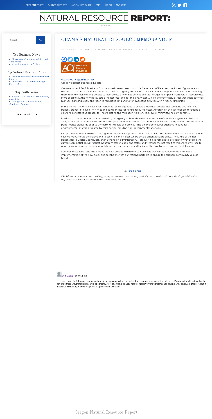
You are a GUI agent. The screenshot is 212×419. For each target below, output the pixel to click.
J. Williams (83, 50)
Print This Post (134, 171)
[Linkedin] (76, 59)
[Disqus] (132, 226)
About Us (121, 5)
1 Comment (158, 50)
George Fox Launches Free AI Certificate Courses (25, 102)
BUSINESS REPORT (57, 5)
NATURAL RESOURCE (81, 5)
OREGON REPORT (34, 5)
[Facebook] (64, 59)
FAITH (98, 5)
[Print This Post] (125, 171)
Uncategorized (106, 50)
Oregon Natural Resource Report (106, 412)
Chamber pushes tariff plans (26, 64)
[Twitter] (70, 59)
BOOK (108, 5)
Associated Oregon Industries (77, 79)
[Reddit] (82, 59)
